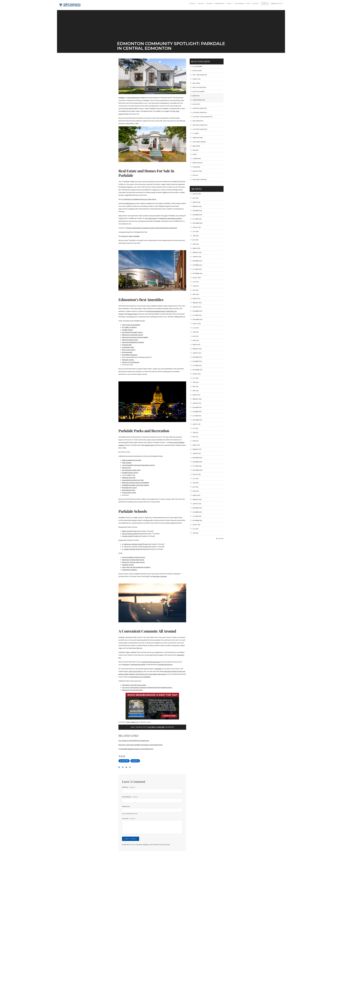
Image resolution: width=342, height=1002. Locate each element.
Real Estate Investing (199, 87)
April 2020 (196, 491)
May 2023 (196, 336)
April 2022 (196, 391)
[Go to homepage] (71, 5)
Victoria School (127, 536)
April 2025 (196, 244)
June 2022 (196, 382)
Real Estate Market (199, 91)
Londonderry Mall (128, 347)
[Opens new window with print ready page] (130, 767)
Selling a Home (197, 171)
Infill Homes (196, 83)
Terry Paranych (132, 722)
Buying (192, 3)
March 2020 (196, 495)
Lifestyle (195, 175)
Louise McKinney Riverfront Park (133, 480)
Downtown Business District (156, 311)
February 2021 (197, 449)
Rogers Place (132, 314)
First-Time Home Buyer (200, 75)
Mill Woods (196, 104)
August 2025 (197, 227)
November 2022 (197, 361)
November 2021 (197, 411)
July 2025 (196, 231)
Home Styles (196, 79)
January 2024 (197, 307)
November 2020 (197, 462)
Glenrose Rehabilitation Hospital (133, 342)
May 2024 (196, 290)
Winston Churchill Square (130, 362)
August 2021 (196, 424)
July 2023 (196, 328)
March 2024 (196, 298)
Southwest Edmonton (200, 129)
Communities (219, 3)
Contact (255, 3)
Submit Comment (130, 839)
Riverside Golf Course (129, 488)
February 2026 (197, 206)
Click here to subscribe (155, 727)
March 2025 (196, 248)
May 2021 (195, 437)
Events (195, 154)
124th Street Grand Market (131, 325)
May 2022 (195, 386)
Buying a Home (197, 71)
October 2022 (197, 365)
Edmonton (196, 96)
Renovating (196, 146)
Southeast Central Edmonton (202, 117)
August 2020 (197, 474)
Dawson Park (126, 468)
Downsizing (196, 167)
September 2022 (197, 370)
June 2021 (195, 432)
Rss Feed (221, 538)
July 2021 (195, 428)
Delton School (127, 531)
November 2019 (197, 512)
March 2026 (196, 202)
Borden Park (149, 445)
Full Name (128, 787)
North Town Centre (128, 350)
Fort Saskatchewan (199, 142)
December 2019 (197, 508)
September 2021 (197, 420)
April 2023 (196, 340)
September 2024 (198, 273)
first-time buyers (151, 218)
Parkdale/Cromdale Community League (135, 485)
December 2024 (197, 261)
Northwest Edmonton (200, 125)
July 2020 (196, 478)
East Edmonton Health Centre (132, 332)
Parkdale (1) (135, 761)
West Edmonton (198, 121)
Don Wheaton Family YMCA (131, 470)
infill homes (129, 203)
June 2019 (195, 533)
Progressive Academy (129, 570)
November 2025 (197, 215)
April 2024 (196, 294)
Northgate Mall (127, 352)
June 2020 (196, 483)
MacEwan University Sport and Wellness (135, 483)
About (229, 3)
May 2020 (196, 487)
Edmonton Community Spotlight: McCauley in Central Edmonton (140, 745)
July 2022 (196, 378)
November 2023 (197, 311)
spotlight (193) (124, 761)
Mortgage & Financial (200, 179)
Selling (201, 3)
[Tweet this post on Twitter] (122, 767)
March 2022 (196, 395)
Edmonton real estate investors (171, 218)
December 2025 (197, 211)
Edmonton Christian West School (133, 562)
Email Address (130, 797)
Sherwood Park (198, 138)
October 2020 (197, 466)
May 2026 (196, 198)
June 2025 (196, 236)
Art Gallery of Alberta (129, 327)
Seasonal (196, 150)
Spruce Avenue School (130, 534)
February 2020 (197, 499)
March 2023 (196, 344)
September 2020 (197, 470)
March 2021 (196, 445)
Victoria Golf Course (129, 493)
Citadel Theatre (127, 330)
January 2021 (197, 453)
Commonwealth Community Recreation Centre (138, 465)
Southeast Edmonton (200, 112)
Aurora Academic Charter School (133, 557)
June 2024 (196, 286)
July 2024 (196, 282)
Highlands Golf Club (128, 478)
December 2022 (197, 357)
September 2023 (197, 319)
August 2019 (196, 525)
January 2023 (197, 353)
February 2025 (197, 252)
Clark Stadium (126, 463)
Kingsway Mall (126, 345)
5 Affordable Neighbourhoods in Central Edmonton (135, 749)
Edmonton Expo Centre (130, 340)
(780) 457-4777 (277, 3)
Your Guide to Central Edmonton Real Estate (133, 741)
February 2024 (197, 303)
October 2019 (197, 516)
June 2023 (196, 332)
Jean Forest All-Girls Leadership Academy (136, 567)
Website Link (126, 806)
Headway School (127, 565)
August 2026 (197, 194)
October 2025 (197, 219)
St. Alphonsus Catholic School (132, 544)
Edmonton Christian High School (133, 560)
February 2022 (197, 399)
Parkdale (121, 98)
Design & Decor (197, 163)
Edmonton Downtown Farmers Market (135, 337)
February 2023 (197, 349)
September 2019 (197, 520)
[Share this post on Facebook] (119, 767)
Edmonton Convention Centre (132, 335)
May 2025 (195, 240)
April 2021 (195, 441)
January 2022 (197, 403)
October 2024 (197, 269)
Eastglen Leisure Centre (130, 473)
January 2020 (197, 504)
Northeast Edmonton (200, 108)
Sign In (264, 3)
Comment (128, 818)
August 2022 (197, 374)
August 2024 (197, 277)
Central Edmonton (133, 98)
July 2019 (195, 529)
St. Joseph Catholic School (131, 549)
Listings (209, 3)
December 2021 (197, 407)
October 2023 (197, 315)
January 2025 (197, 257)
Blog (248, 3)
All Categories (197, 66)
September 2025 (197, 223)
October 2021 (197, 416)
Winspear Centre (128, 360)
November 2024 (197, 265)
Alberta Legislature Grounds (131, 460)
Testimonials (240, 3)
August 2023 (197, 324)
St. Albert (196, 133)
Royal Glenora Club (128, 490)
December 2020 (197, 458)
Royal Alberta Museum (129, 355)
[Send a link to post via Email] (126, 767)
